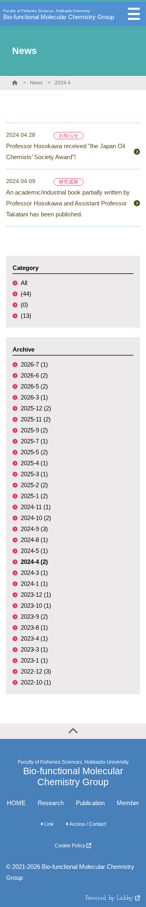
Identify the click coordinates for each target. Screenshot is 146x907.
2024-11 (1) (36, 506)
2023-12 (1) (36, 594)
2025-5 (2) (34, 452)
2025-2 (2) (34, 485)
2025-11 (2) (36, 419)
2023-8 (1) (34, 627)
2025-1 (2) (34, 495)
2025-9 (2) (34, 430)
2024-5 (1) (34, 550)
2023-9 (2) (34, 616)
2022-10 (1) (36, 682)
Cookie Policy (70, 846)
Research (51, 802)
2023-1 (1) (34, 660)
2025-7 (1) (34, 441)
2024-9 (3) (34, 528)
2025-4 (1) (34, 463)
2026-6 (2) (34, 375)
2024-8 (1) (34, 539)
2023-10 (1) (36, 605)
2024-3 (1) (34, 572)
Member (128, 802)
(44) (26, 293)
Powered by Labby (110, 898)
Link (48, 824)
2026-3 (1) (34, 397)
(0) (24, 304)
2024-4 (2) (34, 561)
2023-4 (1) (34, 638)
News (36, 83)
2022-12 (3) (36, 671)
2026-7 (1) (34, 364)
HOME (16, 802)
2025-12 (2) (36, 408)
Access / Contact (87, 824)
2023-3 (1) (34, 649)
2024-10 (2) (36, 517)
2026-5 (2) (34, 386)
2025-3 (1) (34, 474)
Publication (90, 802)
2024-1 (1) (34, 583)
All (24, 282)
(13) (26, 315)
